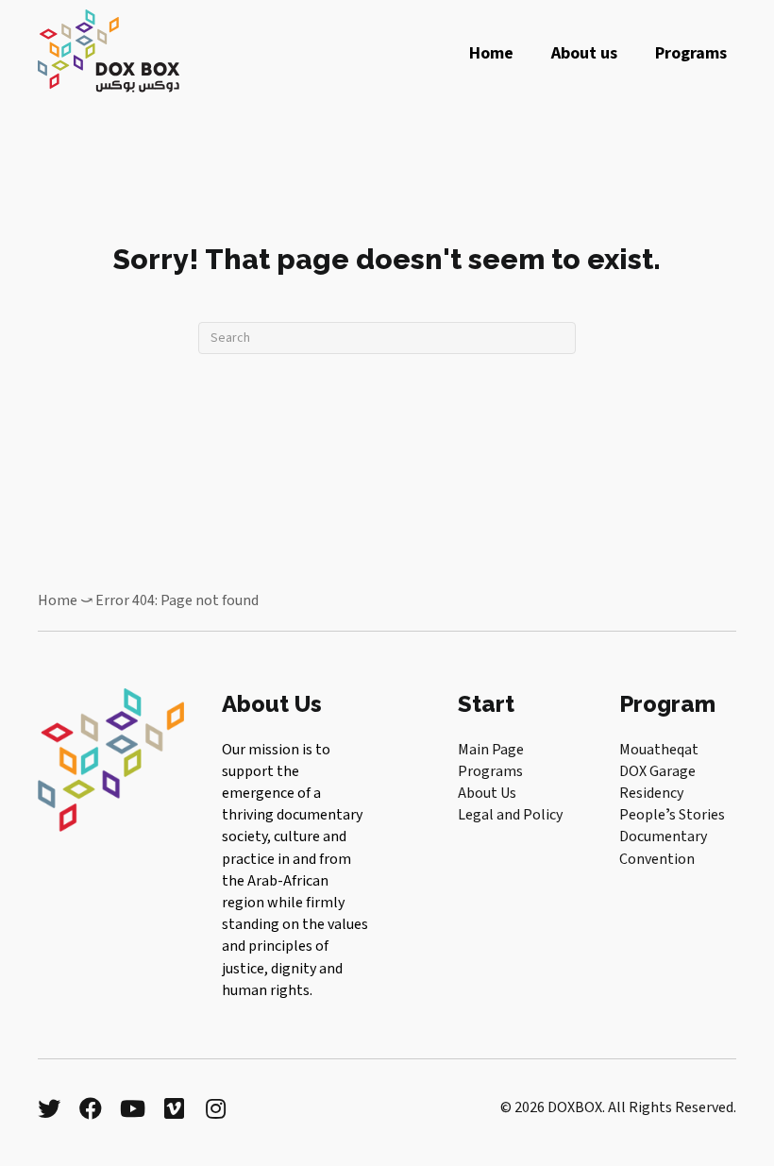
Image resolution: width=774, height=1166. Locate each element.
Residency (651, 793)
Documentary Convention (663, 847)
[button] (49, 1108)
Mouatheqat (658, 749)
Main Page (491, 749)
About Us (487, 793)
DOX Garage (657, 771)
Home (57, 600)
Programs (490, 771)
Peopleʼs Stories (672, 814)
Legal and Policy (510, 814)
